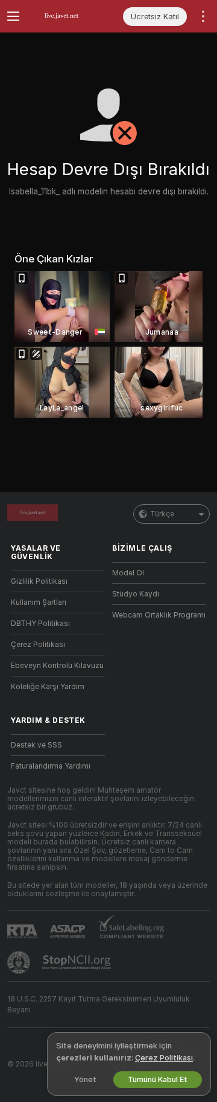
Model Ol (128, 573)
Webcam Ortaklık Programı (159, 615)
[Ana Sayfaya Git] (67, 16)
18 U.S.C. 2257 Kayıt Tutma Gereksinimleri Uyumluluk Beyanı (98, 1004)
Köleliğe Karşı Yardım (47, 687)
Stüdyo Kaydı (135, 594)
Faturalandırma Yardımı (50, 766)
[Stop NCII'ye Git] (77, 962)
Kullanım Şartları (38, 602)
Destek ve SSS (36, 745)
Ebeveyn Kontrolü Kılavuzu (57, 665)
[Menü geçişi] (13, 16)
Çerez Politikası (38, 644)
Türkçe (162, 514)
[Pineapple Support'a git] (20, 962)
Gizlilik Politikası (39, 581)
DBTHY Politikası (40, 623)
